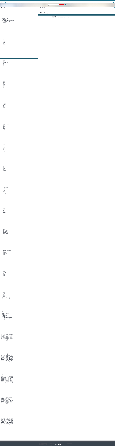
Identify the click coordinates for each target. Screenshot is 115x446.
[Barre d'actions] (114, 7)
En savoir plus (55, 444)
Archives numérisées (101, 2)
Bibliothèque (110, 2)
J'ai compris (59, 444)
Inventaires (106, 2)
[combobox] (61, 4)
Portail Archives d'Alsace (95, 2)
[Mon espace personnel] (113, 2)
